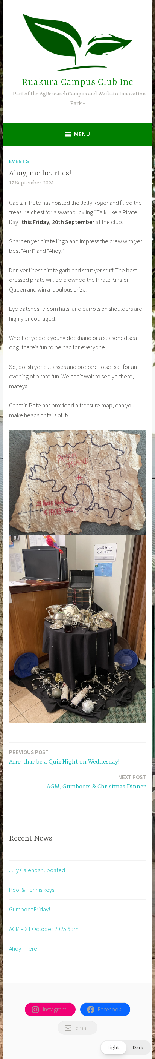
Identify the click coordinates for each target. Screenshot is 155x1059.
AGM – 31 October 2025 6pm (44, 929)
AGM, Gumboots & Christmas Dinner (96, 781)
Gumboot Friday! (29, 909)
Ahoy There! (24, 948)
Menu (82, 134)
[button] (125, 1047)
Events (19, 161)
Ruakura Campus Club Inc (77, 82)
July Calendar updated (37, 870)
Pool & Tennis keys (31, 889)
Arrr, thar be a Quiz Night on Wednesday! (64, 757)
